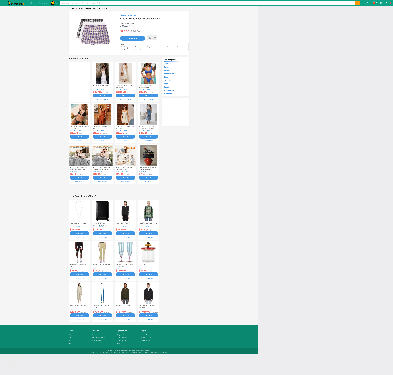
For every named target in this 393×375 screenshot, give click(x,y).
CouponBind (128, 352)
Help (118, 343)
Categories (43, 3)
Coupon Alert (121, 335)
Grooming (168, 93)
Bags (166, 67)
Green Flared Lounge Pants (102, 264)
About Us (144, 335)
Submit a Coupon (122, 340)
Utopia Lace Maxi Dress (100, 85)
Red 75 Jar (142, 264)
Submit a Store (122, 337)
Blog (69, 340)
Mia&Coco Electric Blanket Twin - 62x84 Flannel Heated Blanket (102, 169)
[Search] (357, 3)
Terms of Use (145, 340)
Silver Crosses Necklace (78, 223)
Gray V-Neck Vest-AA (123, 223)
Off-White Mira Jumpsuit (78, 305)
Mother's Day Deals (98, 337)
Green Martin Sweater (123, 305)
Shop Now (133, 38)
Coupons (70, 343)
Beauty (166, 77)
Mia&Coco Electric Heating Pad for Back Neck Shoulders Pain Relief (124, 169)
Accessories (169, 74)
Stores (32, 3)
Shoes (166, 70)
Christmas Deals (97, 335)
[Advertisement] (79, 81)
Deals (57, 3)
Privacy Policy (146, 337)
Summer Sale (96, 340)
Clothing (167, 64)
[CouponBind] (18, 3)
